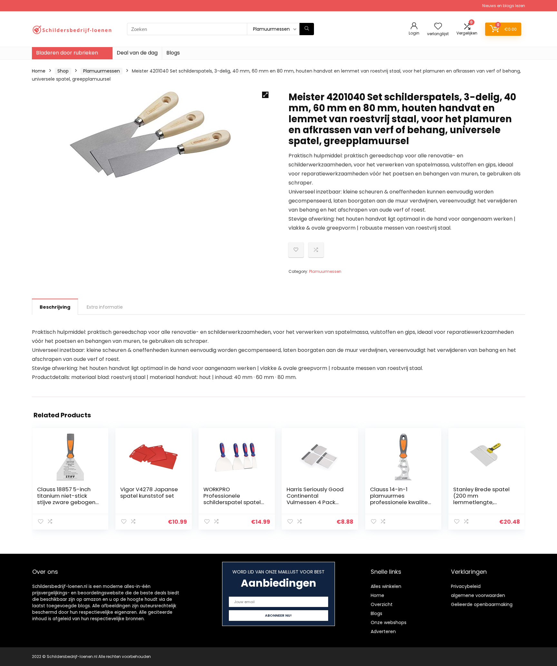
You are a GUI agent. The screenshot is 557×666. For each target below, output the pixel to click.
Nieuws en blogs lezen (503, 5)
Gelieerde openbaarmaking (482, 604)
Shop (63, 71)
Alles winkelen (386, 586)
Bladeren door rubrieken (67, 52)
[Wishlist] (438, 26)
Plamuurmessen (101, 71)
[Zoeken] (306, 29)
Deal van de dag (137, 52)
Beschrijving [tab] (55, 307)
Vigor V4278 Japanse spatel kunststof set (149, 492)
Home (38, 71)
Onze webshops (388, 622)
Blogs (173, 52)
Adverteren (383, 631)
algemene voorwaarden (478, 595)
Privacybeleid (466, 586)
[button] (265, 95)
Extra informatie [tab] (105, 307)
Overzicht (382, 604)
